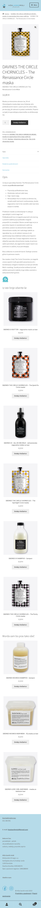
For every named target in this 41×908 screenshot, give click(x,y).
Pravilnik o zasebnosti (23, 893)
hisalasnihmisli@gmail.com (18, 830)
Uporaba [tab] (5, 158)
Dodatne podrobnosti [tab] (10, 164)
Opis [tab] (4, 152)
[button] (35, 27)
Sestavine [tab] (5, 170)
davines (10, 139)
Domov (7, 14)
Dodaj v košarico (19, 122)
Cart (31, 902)
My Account (7, 904)
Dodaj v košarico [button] (20, 338)
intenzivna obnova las (21, 139)
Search (20, 904)
